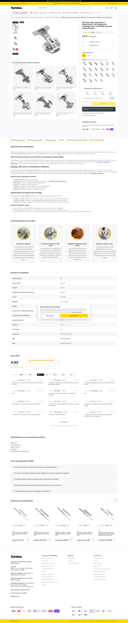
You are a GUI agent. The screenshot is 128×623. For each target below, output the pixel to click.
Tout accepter (74, 315)
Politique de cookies (76, 312)
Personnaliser (49, 315)
